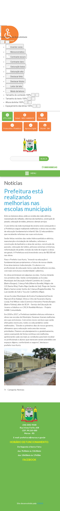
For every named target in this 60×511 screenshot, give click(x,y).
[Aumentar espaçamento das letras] (38, 106)
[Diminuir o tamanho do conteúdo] (33, 95)
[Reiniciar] (2, 42)
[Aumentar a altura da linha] (30, 102)
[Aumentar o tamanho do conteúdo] (37, 95)
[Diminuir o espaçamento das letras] (34, 106)
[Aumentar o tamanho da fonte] (33, 98)
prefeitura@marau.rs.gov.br (32, 437)
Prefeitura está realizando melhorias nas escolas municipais (28, 200)
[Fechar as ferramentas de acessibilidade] (7, 42)
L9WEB (40, 503)
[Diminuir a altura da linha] (26, 102)
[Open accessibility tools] (3, 28)
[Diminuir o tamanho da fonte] (29, 98)
